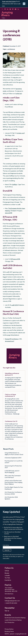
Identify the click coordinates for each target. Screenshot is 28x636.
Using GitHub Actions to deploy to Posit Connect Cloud (14, 453)
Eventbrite (8, 580)
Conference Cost (10, 421)
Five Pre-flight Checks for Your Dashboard (14, 488)
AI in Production (9, 622)
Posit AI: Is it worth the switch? (13, 461)
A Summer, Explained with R (13, 458)
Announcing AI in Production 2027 (13, 466)
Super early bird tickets (9, 1)
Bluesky (7, 573)
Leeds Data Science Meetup (13, 620)
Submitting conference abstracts (12, 374)
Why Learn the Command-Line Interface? (13, 476)
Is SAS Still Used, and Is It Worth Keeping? (12, 471)
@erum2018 (8, 213)
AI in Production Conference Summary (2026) (13, 493)
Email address (6, 545)
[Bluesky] (10, 9)
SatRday (14, 184)
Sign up (7, 610)
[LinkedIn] (8, 9)
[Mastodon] (13, 9)
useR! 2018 (14, 305)
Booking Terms (9, 631)
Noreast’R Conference (12, 339)
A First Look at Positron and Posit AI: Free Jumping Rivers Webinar (13, 482)
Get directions (9, 594)
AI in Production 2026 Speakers (11, 498)
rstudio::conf (20, 133)
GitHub (7, 571)
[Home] (7, 13)
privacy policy (6, 558)
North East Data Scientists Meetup (15, 618)
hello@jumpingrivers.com (12, 601)
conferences (11, 49)
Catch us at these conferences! (10, 395)
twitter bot (18, 93)
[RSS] (18, 9)
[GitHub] (5, 9)
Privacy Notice (9, 629)
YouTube (7, 578)
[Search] (2, 9)
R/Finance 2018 (15, 259)
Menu (3, 18)
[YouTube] (15, 9)
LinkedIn (7, 575)
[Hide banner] (24, 3)
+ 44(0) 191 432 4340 (11, 603)
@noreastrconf (9, 341)
